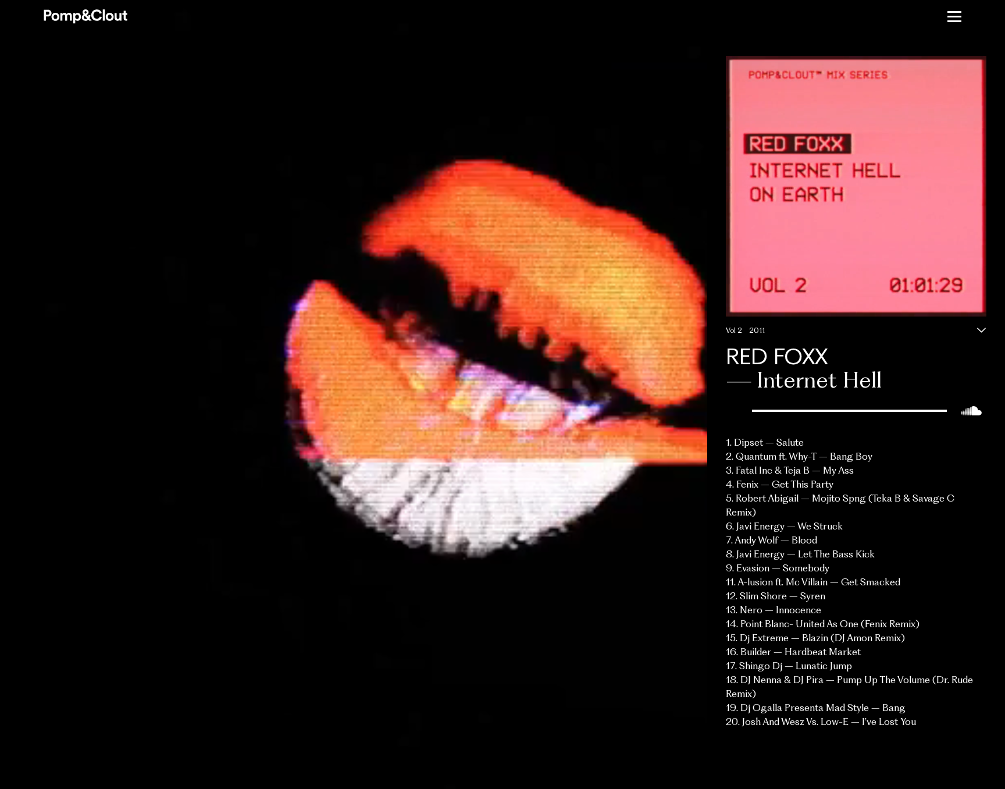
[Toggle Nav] (954, 16)
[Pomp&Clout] (85, 16)
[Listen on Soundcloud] (971, 410)
